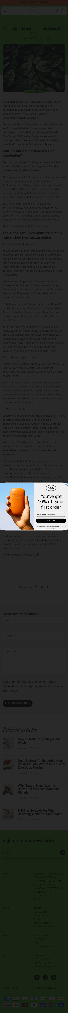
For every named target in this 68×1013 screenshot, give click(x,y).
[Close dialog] (66, 484)
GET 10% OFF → (51, 521)
